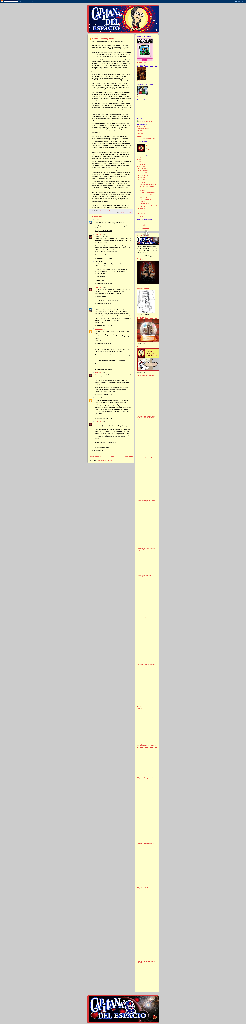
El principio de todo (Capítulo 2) (148, 203)
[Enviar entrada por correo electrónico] (129, 210)
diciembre (143, 168)
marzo (142, 211)
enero (142, 213)
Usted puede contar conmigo (148, 184)
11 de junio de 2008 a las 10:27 (103, 283)
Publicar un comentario (97, 450)
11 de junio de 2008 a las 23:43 (103, 369)
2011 (140, 159)
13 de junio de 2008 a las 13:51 (103, 447)
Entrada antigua (128, 456)
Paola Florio (98, 234)
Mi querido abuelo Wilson (147, 195)
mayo (142, 208)
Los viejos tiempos (126, 212)
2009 (140, 164)
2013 (140, 157)
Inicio (112, 456)
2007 (140, 216)
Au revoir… (143, 190)
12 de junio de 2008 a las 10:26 (103, 394)
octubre (142, 173)
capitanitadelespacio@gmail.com (146, 138)
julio (141, 180)
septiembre (143, 175)
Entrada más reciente (95, 456)
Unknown (98, 398)
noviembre (143, 170)
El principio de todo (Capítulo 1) (148, 206)
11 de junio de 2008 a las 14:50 (103, 303)
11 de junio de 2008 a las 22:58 (103, 343)
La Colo (97, 220)
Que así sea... (144, 197)
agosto (142, 177)
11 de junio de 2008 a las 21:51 (103, 325)
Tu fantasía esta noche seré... (148, 192)
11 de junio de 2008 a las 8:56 (103, 258)
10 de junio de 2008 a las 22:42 (103, 231)
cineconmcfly (99, 329)
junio (141, 182)
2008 (140, 166)
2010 (140, 162)
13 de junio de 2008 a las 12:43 (103, 418)
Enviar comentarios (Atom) (104, 460)
